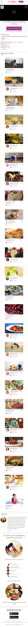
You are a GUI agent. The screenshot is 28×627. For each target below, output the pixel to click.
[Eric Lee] (7, 127)
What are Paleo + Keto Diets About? (14, 429)
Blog (21, 622)
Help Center (19, 621)
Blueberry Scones (14, 372)
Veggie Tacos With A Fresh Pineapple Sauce (10, 467)
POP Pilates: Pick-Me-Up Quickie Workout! (10, 505)
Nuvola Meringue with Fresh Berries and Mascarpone (14, 448)
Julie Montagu (13, 165)
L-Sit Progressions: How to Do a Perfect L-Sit (10, 107)
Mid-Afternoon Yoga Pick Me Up (14, 353)
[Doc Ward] (7, 278)
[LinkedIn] (13, 610)
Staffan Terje (12, 449)
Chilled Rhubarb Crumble (14, 88)
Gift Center (24, 622)
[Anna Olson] (7, 373)
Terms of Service (15, 622)
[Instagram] (8, 610)
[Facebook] (10, 610)
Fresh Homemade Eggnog (14, 258)
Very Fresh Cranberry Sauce (10, 315)
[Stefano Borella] (7, 335)
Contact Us (4, 622)
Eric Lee (12, 127)
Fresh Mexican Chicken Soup (10, 296)
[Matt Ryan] (7, 487)
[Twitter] (20, 610)
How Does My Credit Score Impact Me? (14, 486)
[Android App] (14, 617)
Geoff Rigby (12, 89)
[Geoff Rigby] (7, 89)
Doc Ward (12, 279)
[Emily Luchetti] (7, 146)
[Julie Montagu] (7, 165)
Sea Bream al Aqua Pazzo (14, 334)
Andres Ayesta (13, 430)
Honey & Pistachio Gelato (14, 126)
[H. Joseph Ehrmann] (7, 259)
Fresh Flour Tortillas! (10, 202)
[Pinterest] (18, 610)
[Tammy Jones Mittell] (7, 354)
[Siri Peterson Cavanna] (7, 184)
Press (11, 621)
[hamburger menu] (1, 1)
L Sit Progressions (10, 69)
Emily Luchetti (13, 146)
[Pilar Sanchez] (7, 392)
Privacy (8, 622)
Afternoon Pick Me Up (14, 183)
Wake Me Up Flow (14, 164)
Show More (3, 49)
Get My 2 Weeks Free (14, 28)
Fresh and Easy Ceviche (10, 221)
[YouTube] (15, 610)
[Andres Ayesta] (7, 430)
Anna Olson (12, 374)
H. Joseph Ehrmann (14, 260)
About (7, 621)
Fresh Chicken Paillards (10, 240)
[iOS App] (14, 613)
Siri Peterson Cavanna (15, 184)
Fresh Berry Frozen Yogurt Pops (10, 410)
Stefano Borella (13, 336)
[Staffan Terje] (7, 449)
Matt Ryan (12, 487)
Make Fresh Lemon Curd (14, 145)
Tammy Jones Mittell (14, 355)
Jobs (14, 621)
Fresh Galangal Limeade (14, 277)
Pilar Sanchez (13, 393)
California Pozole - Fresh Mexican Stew (14, 391)
